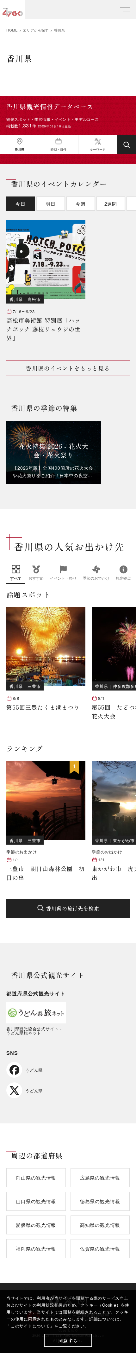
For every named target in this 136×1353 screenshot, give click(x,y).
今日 (20, 203)
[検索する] (126, 144)
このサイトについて (30, 1326)
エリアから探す (36, 30)
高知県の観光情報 (100, 1224)
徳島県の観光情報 (100, 1201)
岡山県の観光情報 (36, 1177)
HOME (12, 30)
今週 (81, 203)
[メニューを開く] (125, 10)
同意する (68, 1340)
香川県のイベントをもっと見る (68, 368)
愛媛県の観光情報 (36, 1224)
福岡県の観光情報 (36, 1248)
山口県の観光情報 (36, 1201)
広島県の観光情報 (100, 1177)
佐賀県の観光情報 (100, 1248)
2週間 (110, 203)
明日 (51, 203)
